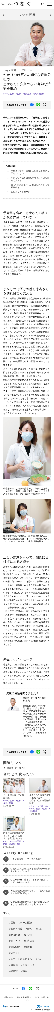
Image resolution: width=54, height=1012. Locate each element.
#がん (5, 841)
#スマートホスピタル (38, 806)
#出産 (39, 959)
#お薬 (39, 928)
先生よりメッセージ (20, 192)
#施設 (24, 971)
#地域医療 (27, 94)
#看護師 (28, 947)
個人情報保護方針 (24, 997)
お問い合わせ (9, 997)
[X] (44, 105)
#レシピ (28, 934)
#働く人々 (14, 941)
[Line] (37, 105)
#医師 (18, 94)
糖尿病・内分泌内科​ (16, 768)
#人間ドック (27, 965)
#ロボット (14, 953)
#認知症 (13, 971)
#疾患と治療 (38, 94)
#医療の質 (29, 941)
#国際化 (13, 965)
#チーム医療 (8, 94)
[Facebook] (31, 105)
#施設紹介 (14, 947)
